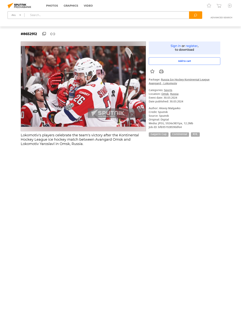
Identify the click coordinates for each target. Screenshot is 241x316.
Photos (52, 5)
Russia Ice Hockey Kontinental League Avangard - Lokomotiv (179, 82)
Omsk (165, 94)
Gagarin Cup (159, 134)
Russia (174, 94)
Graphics (71, 5)
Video (88, 5)
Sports (168, 90)
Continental (179, 134)
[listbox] (152, 71)
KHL (195, 134)
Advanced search (221, 17)
